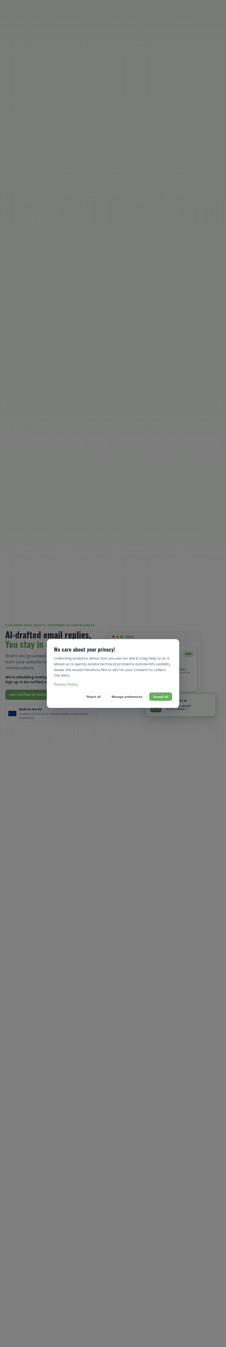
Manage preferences (127, 696)
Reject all (94, 696)
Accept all (160, 696)
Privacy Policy (66, 684)
